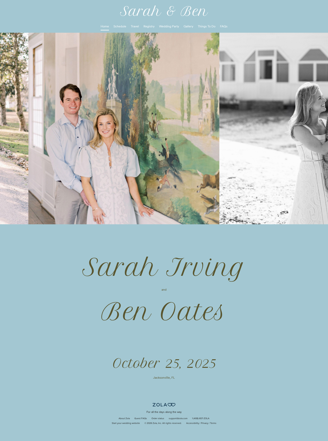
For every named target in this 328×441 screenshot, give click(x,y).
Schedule (120, 26)
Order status (157, 418)
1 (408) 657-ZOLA (200, 418)
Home (105, 26)
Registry (149, 26)
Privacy (204, 423)
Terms (213, 423)
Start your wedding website (126, 423)
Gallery (188, 26)
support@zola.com (178, 418)
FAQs (223, 26)
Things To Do (206, 26)
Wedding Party (169, 26)
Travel (135, 26)
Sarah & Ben (164, 11)
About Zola (124, 418)
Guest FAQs (140, 418)
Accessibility (192, 423)
